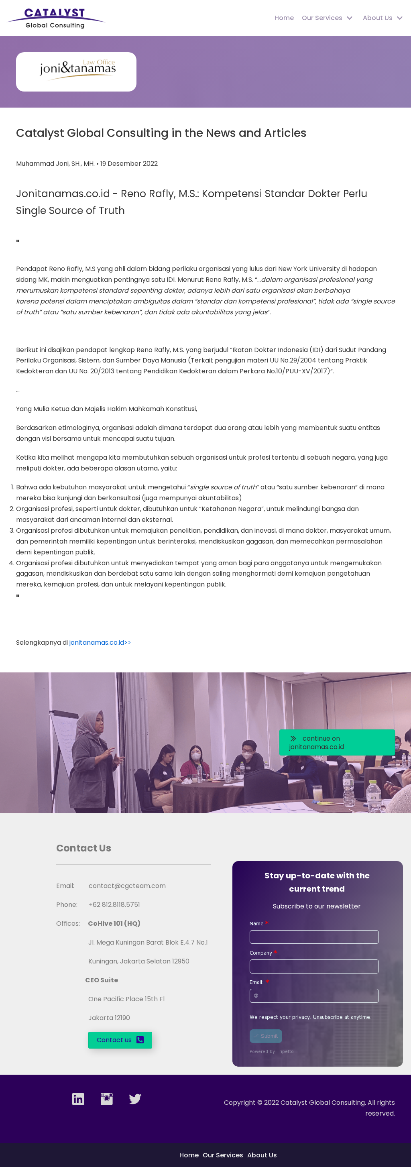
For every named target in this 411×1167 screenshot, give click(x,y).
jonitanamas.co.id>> (100, 642)
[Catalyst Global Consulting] (56, 18)
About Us (262, 1155)
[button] (337, 742)
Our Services (223, 1155)
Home (284, 17)
